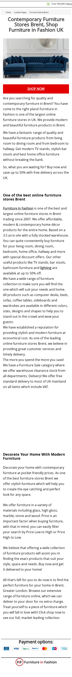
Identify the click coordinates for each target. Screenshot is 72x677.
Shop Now (36, 89)
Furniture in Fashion (18, 208)
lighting (45, 268)
